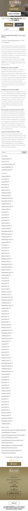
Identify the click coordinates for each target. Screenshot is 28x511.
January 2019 (5, 415)
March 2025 (4, 223)
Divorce (7, 42)
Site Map (11, 507)
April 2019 (4, 407)
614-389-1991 (14, 9)
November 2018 (6, 421)
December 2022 (6, 297)
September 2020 (6, 371)
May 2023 (4, 283)
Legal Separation (6, 167)
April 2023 (4, 286)
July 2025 (4, 212)
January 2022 (5, 327)
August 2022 (5, 308)
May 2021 (4, 349)
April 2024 (4, 253)
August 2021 (5, 341)
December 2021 (6, 330)
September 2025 (6, 206)
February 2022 (5, 324)
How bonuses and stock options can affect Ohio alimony (12, 441)
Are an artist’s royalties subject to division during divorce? (11, 452)
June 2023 (4, 280)
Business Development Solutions (15, 508)
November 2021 (6, 333)
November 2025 (6, 201)
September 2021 (6, 338)
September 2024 (6, 239)
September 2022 (6, 305)
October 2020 (5, 368)
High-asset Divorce (7, 164)
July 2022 (4, 311)
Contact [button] (19, 24)
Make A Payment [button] (14, 14)
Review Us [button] (14, 503)
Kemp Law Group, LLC (14, 40)
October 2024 (5, 236)
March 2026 (4, 190)
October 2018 (5, 423)
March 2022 (4, 322)
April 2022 (4, 319)
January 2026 (5, 195)
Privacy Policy (16, 507)
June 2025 (4, 214)
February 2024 (5, 258)
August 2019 (5, 396)
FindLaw (20, 509)
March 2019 (4, 410)
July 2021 (4, 344)
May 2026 (4, 184)
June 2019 (4, 401)
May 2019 (4, 404)
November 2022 (6, 300)
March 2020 (4, 388)
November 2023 (6, 267)
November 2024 (6, 234)
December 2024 (6, 231)
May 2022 (4, 316)
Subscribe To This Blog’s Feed (14, 457)
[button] (8, 25)
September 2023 (6, 272)
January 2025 (5, 228)
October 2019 (5, 393)
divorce (3, 145)
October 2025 (5, 203)
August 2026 (5, 176)
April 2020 (4, 385)
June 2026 (4, 181)
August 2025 (5, 209)
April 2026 (4, 187)
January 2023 (5, 294)
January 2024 (5, 261)
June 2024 (4, 247)
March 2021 (4, 355)
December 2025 (6, 198)
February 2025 (5, 225)
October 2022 (5, 302)
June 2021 (4, 346)
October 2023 (5, 269)
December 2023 (6, 264)
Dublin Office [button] (14, 493)
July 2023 (4, 278)
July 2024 (4, 245)
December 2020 (6, 363)
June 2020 (4, 379)
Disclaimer (6, 507)
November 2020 (6, 366)
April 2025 (4, 220)
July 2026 (4, 179)
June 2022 (4, 313)
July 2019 (4, 399)
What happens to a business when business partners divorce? (12, 446)
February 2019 (5, 412)
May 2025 (4, 217)
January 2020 (5, 390)
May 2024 (4, 250)
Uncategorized (5, 169)
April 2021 (4, 352)
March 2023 (4, 289)
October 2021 (5, 335)
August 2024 (5, 242)
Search (24, 152)
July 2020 (4, 377)
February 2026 (5, 192)
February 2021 (5, 357)
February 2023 (5, 291)
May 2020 (4, 382)
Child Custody (5, 158)
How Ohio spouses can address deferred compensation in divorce (13, 431)
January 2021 (5, 360)
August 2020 (5, 374)
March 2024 (4, 256)
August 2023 (5, 275)
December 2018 (6, 418)
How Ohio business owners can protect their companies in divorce (13, 436)
